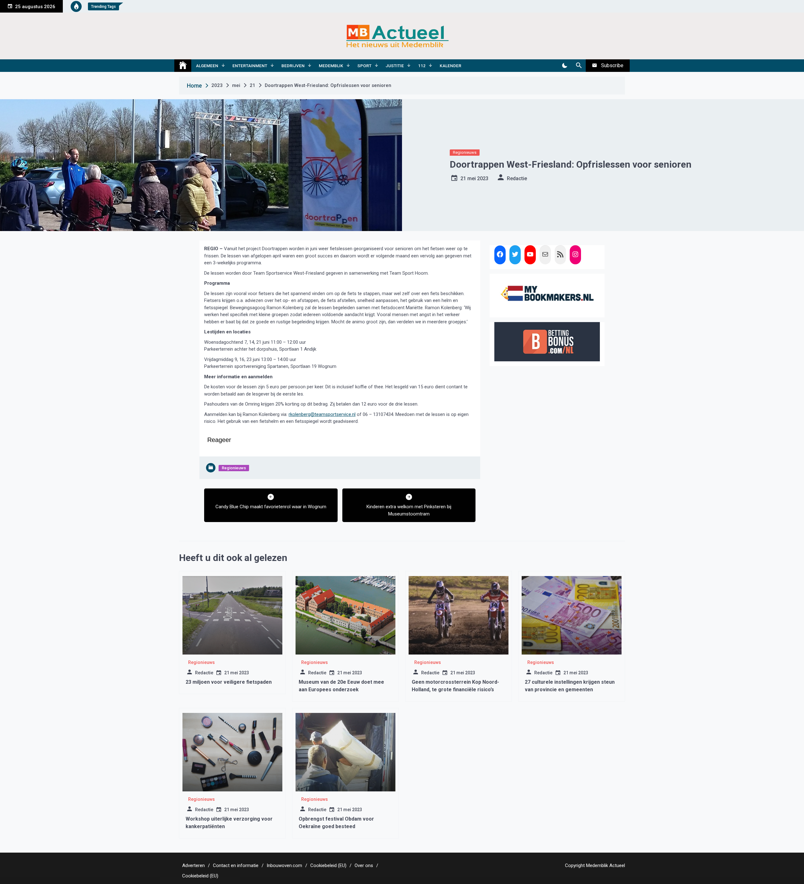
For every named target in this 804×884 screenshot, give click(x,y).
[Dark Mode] (564, 65)
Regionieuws (464, 152)
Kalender (450, 65)
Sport (364, 65)
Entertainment (249, 65)
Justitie (395, 65)
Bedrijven (293, 65)
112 (422, 65)
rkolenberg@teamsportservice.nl (322, 414)
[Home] (182, 65)
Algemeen (207, 65)
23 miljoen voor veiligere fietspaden (229, 682)
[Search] (579, 65)
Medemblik (331, 65)
